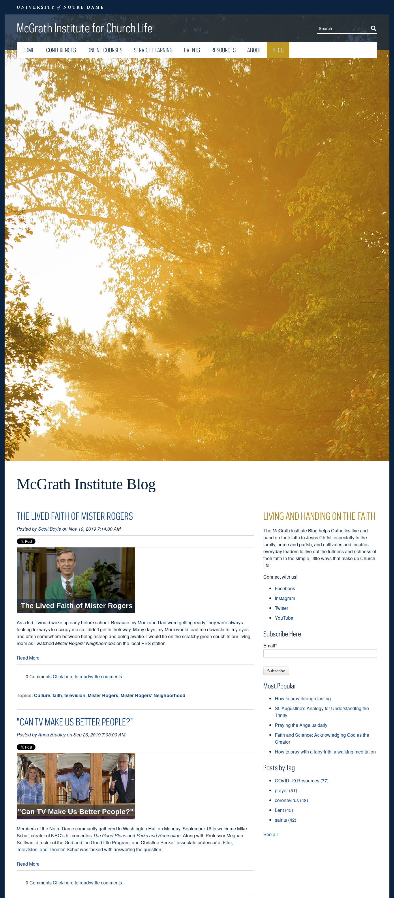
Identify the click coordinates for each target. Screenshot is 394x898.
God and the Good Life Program (97, 842)
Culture (42, 695)
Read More (28, 657)
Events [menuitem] (192, 50)
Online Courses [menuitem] (104, 50)
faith (57, 695)
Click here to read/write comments (87, 676)
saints (285, 819)
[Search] (374, 28)
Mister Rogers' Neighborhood (153, 695)
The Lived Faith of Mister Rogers (75, 516)
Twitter (281, 608)
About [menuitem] (254, 50)
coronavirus (291, 800)
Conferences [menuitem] (61, 50)
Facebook (285, 588)
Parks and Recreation (158, 835)
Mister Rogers (103, 695)
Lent (284, 810)
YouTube (284, 617)
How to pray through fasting (303, 698)
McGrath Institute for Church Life (85, 28)
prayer (286, 790)
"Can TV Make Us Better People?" (75, 721)
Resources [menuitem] (223, 50)
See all (270, 834)
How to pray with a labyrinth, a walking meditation (325, 751)
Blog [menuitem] (278, 50)
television (74, 695)
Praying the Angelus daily (301, 725)
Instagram (285, 598)
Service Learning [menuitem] (153, 50)
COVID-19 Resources (302, 780)
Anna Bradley (52, 734)
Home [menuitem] (28, 50)
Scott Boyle (49, 528)
